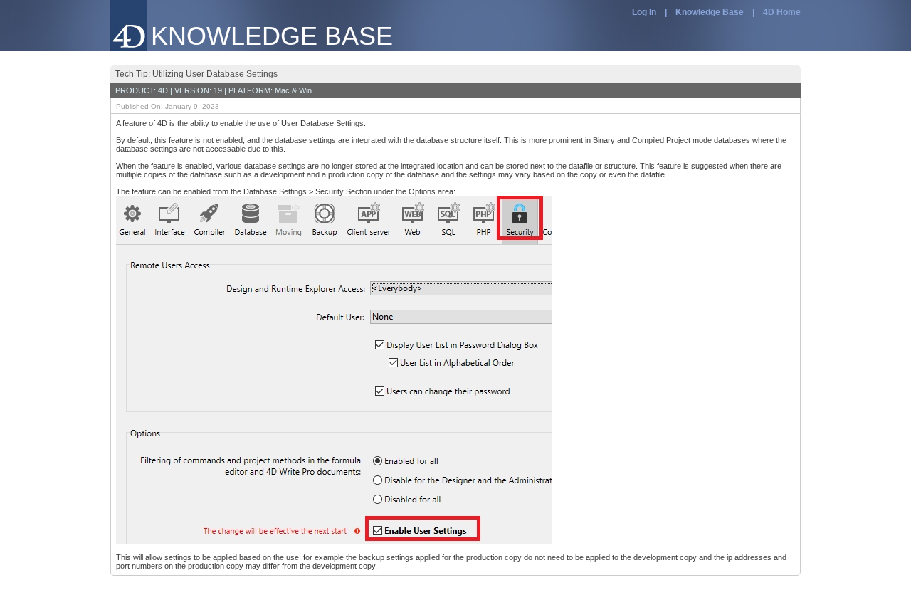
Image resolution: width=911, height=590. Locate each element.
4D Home (782, 12)
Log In (644, 12)
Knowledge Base (709, 12)
